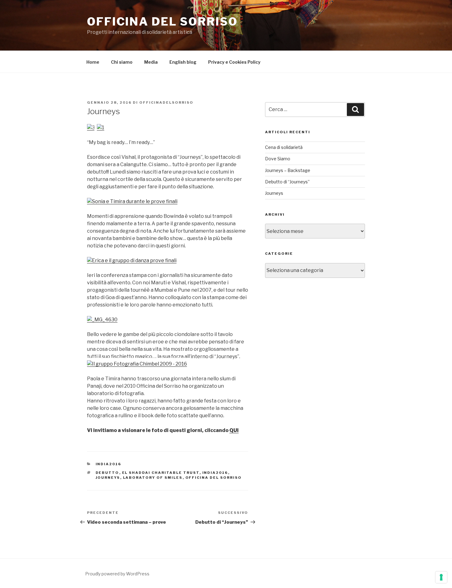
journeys (108, 477)
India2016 (215, 472)
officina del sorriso (213, 477)
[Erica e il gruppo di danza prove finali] (131, 260)
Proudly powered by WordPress (117, 573)
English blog (182, 62)
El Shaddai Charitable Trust (161, 472)
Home (92, 62)
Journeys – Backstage (287, 170)
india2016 (108, 464)
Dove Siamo (277, 158)
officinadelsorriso (166, 102)
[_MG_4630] (102, 319)
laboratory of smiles (153, 477)
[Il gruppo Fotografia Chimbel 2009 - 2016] (137, 364)
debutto (107, 472)
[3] (91, 127)
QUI (234, 430)
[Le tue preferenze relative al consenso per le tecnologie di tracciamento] (441, 577)
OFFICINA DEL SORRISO (162, 21)
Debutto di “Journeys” (287, 181)
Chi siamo (122, 62)
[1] (100, 127)
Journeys (274, 193)
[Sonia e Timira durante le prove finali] (132, 201)
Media (151, 62)
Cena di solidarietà (284, 147)
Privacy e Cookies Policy (234, 62)
